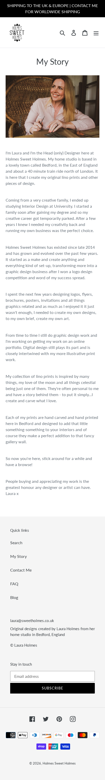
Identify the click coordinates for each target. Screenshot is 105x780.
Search (16, 542)
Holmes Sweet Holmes (59, 763)
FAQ (14, 583)
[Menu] (96, 32)
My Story (18, 556)
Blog (14, 597)
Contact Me (21, 570)
